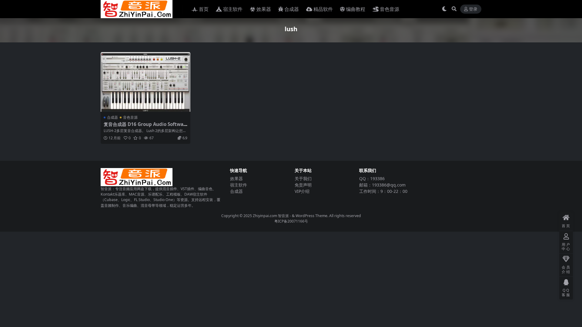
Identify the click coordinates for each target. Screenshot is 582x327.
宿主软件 (232, 9)
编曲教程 (355, 9)
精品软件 (323, 9)
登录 (473, 9)
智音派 (284, 215)
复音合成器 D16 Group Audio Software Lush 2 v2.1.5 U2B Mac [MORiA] (145, 127)
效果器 (263, 9)
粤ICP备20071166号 (291, 221)
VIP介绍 (302, 191)
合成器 (291, 9)
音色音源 (389, 9)
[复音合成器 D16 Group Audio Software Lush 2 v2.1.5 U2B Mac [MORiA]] (145, 82)
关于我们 (303, 178)
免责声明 (303, 185)
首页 (204, 9)
